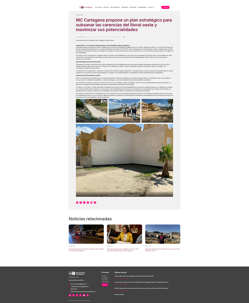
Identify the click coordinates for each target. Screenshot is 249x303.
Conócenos (124, 7)
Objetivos (106, 7)
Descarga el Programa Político (76, 280)
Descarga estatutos (119, 294)
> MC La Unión (104, 279)
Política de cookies (87, 300)
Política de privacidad (78, 300)
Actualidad (98, 7)
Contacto (151, 7)
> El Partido (104, 275)
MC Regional (132, 7)
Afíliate (165, 7)
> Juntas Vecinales (105, 281)
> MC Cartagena (105, 277)
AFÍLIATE (105, 284)
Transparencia (142, 7)
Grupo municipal (115, 7)
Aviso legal (71, 300)
